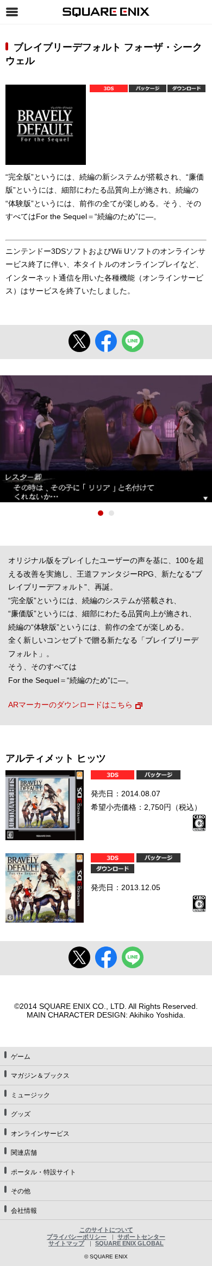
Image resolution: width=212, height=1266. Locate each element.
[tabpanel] (106, 438)
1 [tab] (100, 513)
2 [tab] (111, 513)
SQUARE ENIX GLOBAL (129, 1243)
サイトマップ (66, 1243)
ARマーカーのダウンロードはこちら (70, 704)
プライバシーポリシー (77, 1236)
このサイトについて (106, 1229)
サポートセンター (141, 1236)
